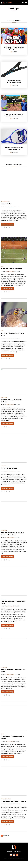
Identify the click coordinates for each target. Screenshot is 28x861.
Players (3, 201)
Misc (2, 266)
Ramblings (7, 201)
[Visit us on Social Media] (11, 855)
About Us (9, 851)
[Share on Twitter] (5, 228)
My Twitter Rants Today (9, 468)
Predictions (4, 530)
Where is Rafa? (6, 204)
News (5, 465)
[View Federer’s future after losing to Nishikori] (14, 381)
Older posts (6, 835)
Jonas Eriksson (10, 206)
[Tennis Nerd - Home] (9, 2)
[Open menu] (26, 2)
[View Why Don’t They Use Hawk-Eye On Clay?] (14, 314)
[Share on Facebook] (2, 228)
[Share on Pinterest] (7, 228)
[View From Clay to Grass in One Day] (14, 250)
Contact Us (17, 851)
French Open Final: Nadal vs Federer (13, 801)
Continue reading (7, 224)
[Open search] (23, 2)
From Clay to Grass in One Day (11, 268)
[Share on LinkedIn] (10, 228)
